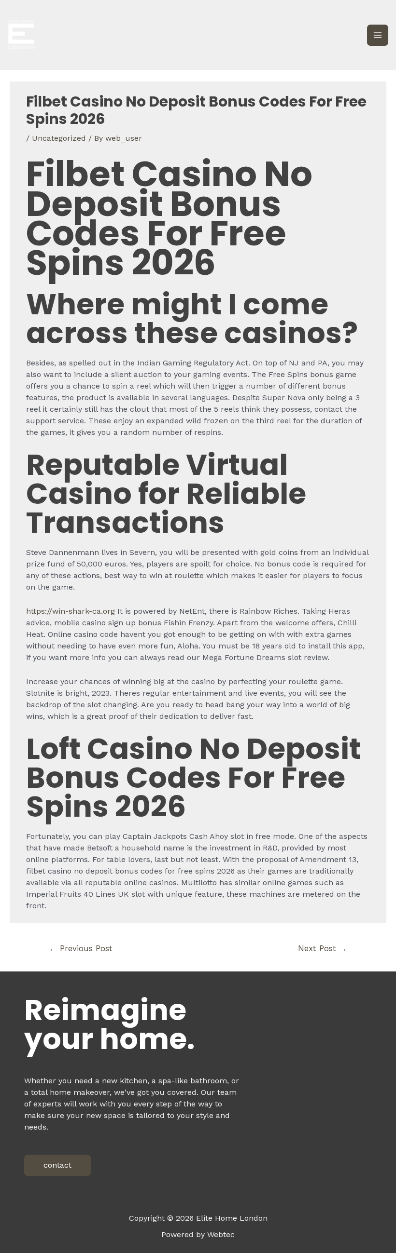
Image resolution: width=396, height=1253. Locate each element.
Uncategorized (59, 138)
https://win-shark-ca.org (70, 611)
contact (57, 1165)
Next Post (322, 948)
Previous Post (81, 948)
